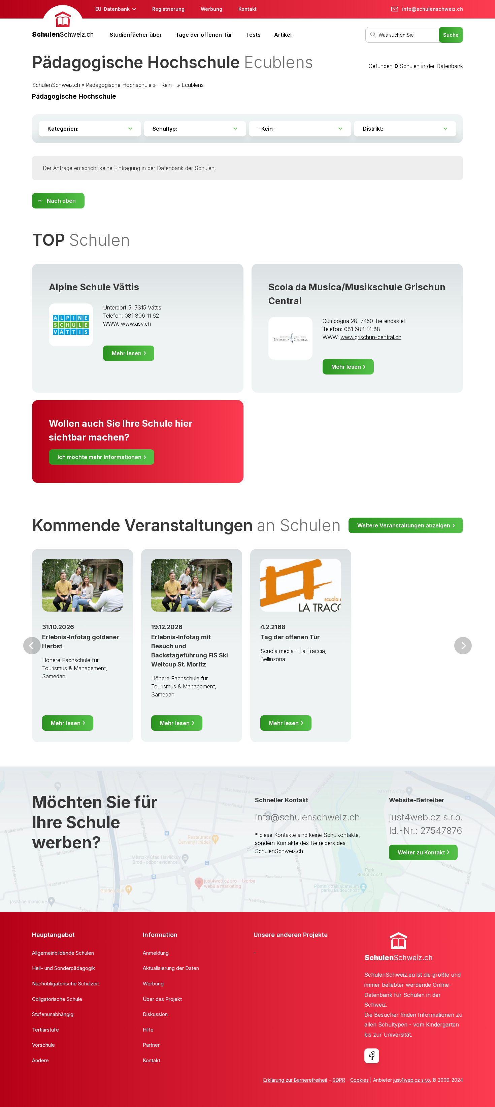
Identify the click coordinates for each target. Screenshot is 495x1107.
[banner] (63, 22)
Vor (32, 645)
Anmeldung (156, 953)
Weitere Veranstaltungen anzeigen (403, 525)
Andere (40, 1060)
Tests (253, 34)
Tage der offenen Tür (203, 34)
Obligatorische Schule (57, 999)
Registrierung (168, 9)
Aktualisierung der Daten (171, 968)
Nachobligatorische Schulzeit (65, 983)
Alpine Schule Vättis (94, 287)
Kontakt (247, 9)
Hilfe (148, 1030)
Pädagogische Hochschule (119, 85)
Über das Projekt (162, 999)
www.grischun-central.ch (370, 337)
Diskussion (155, 1014)
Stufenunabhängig (52, 1014)
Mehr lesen (126, 353)
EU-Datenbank (112, 9)
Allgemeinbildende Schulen (63, 953)
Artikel (283, 34)
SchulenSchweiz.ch (56, 85)
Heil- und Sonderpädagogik (63, 968)
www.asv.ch (136, 323)
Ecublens (193, 85)
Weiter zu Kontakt (421, 852)
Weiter (463, 645)
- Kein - (166, 85)
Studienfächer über (136, 34)
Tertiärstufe (45, 1030)
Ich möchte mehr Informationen (99, 457)
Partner (151, 1045)
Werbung (211, 9)
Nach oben (61, 200)
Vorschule (43, 1045)
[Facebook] (371, 1055)
